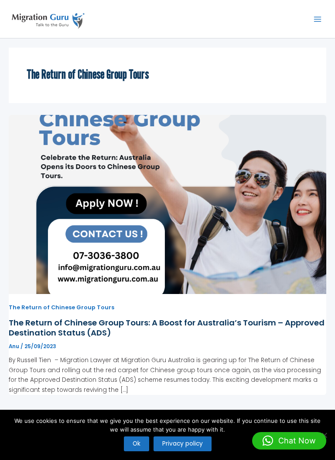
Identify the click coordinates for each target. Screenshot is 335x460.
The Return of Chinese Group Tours (61, 307)
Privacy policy (182, 443)
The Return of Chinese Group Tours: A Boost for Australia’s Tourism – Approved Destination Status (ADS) (167, 328)
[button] (289, 441)
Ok (136, 443)
